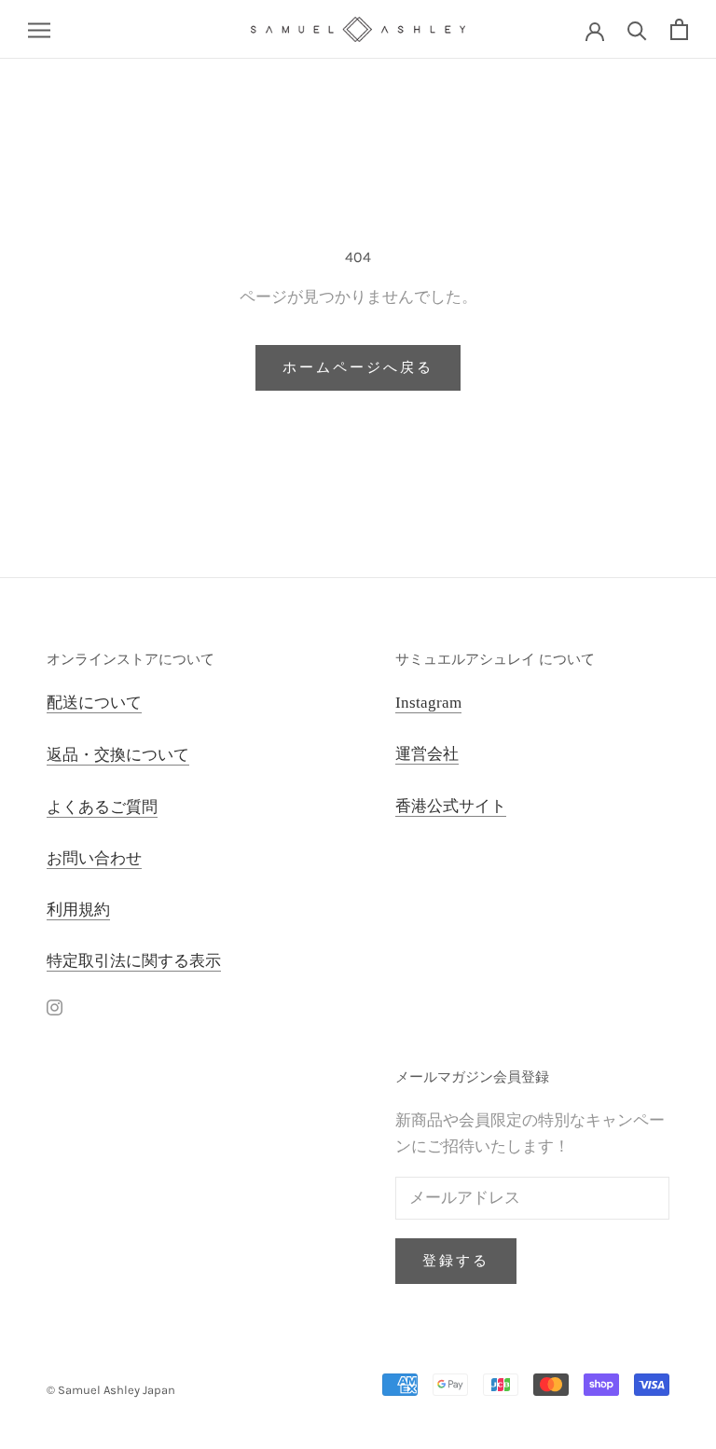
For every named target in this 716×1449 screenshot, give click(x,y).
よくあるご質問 (102, 807)
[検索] (637, 29)
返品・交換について (118, 755)
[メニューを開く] (39, 29)
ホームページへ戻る (358, 367)
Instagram (428, 702)
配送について (94, 702)
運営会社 (427, 754)
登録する (455, 1260)
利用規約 (78, 909)
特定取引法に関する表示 (134, 961)
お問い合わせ (94, 858)
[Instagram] (54, 1006)
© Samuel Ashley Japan (111, 1390)
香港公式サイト (450, 806)
